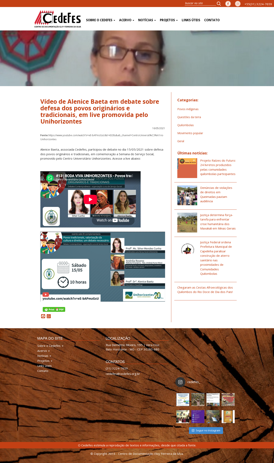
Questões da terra (189, 117)
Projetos (168, 20)
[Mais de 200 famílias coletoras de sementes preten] (197, 399)
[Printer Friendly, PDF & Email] (54, 309)
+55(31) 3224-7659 (258, 4)
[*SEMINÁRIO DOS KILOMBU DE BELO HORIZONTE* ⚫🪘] (228, 416)
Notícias (146, 20)
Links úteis (191, 20)
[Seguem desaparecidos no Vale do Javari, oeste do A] (212, 399)
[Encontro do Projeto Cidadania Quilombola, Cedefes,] (182, 416)
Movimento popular (190, 133)
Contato (212, 20)
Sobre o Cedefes (99, 20)
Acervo (125, 20)
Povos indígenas (188, 109)
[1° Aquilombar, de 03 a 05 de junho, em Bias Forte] (228, 399)
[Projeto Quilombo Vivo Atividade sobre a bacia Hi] (212, 416)
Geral (180, 141)
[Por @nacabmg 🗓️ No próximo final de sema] (182, 399)
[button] (220, 3)
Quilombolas (185, 125)
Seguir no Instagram (208, 430)
